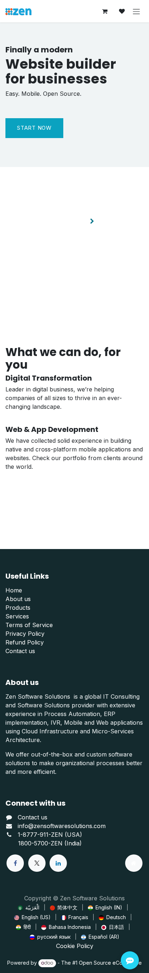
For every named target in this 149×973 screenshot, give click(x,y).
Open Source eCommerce (110, 963)
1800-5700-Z (36, 843)
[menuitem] (28, 907)
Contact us (20, 651)
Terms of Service (29, 625)
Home (13, 590)
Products (17, 607)
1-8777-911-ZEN (41, 834)
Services (17, 616)
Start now (34, 127)
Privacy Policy (24, 633)
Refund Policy (24, 642)
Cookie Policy (74, 946)
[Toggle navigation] (136, 11)
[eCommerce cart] (104, 11)
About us (18, 599)
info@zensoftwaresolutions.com (62, 826)
